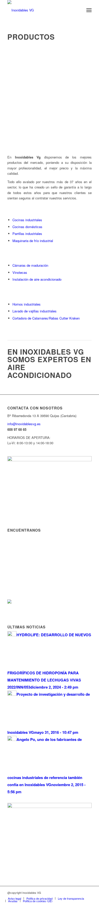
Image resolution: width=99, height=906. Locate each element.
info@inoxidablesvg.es (24, 423)
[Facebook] (88, 892)
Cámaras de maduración (30, 265)
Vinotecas (19, 272)
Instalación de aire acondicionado (36, 279)
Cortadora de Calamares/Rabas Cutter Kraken (46, 318)
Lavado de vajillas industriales (34, 311)
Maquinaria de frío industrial (32, 240)
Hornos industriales (26, 304)
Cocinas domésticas (27, 226)
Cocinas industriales (27, 219)
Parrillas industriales (27, 233)
